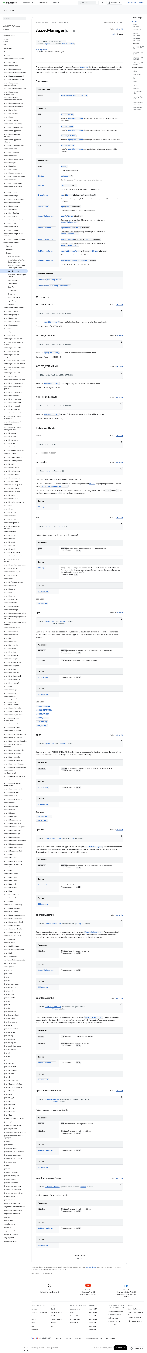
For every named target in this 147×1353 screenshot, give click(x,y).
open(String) (42, 603)
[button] (14, 39)
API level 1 (119, 29)
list (63, 185)
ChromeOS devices (76, 1316)
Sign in (141, 3)
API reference (9, 11)
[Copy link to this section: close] (43, 436)
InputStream (43, 195)
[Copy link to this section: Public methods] (57, 428)
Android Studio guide (115, 1311)
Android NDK (112, 1325)
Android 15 (93, 1316)
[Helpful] (118, 22)
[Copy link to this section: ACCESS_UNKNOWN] (59, 397)
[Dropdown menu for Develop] (48, 2)
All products (110, 1338)
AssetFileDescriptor (46, 216)
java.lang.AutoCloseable (60, 286)
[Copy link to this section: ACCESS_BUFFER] (55, 305)
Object (47, 44)
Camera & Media (56, 1319)
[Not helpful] (121, 22)
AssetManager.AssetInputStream (74, 95)
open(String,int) (75, 118)
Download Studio (114, 1321)
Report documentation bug (135, 1313)
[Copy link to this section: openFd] (46, 829)
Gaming (53, 1309)
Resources (84, 67)
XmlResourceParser (45, 251)
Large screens (75, 1309)
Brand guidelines (52, 1348)
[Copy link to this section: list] (41, 518)
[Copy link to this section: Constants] (51, 297)
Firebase (78, 1338)
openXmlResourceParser (70, 251)
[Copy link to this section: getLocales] (49, 462)
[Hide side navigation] (26, 1349)
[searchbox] (14, 18)
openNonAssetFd (67, 228)
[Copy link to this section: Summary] (50, 81)
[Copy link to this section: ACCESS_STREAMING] (60, 366)
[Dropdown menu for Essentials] (33, 2)
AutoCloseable (68, 44)
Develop (42, 3)
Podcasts (35, 1330)
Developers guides (114, 1315)
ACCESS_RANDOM (67, 126)
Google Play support (134, 1318)
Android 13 (93, 1323)
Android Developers (42, 22)
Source (34, 1319)
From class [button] (50, 280)
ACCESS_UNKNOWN (67, 145)
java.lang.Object (41, 50)
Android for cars (75, 1319)
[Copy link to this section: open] (43, 612)
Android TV (74, 1323)
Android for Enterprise (39, 1312)
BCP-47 (92, 484)
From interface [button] (54, 286)
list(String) (41, 726)
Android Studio (130, 3)
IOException (43, 591)
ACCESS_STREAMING (68, 136)
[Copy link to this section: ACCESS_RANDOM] (57, 335)
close (63, 167)
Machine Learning (57, 1312)
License (41, 1348)
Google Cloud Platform (94, 1338)
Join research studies (135, 1321)
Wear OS (73, 1312)
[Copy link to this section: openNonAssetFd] (56, 915)
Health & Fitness (56, 1316)
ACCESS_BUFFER (67, 115)
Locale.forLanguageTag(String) (54, 486)
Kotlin (114, 34)
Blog (33, 1326)
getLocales (65, 176)
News (33, 1323)
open (63, 195)
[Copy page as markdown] (74, 31)
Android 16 (93, 1312)
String (68, 185)
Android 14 (93, 1319)
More (55, 3)
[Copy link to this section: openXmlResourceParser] (63, 1090)
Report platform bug (134, 1309)
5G (52, 1326)
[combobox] (88, 3)
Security (34, 1316)
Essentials (26, 3)
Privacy (53, 1323)
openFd (64, 216)
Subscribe (120, 1348)
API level (5, 42)
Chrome (68, 1338)
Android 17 (93, 1309)
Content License (91, 1267)
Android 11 (92, 1330)
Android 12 (93, 1326)
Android (34, 1309)
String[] (42, 176)
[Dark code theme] (121, 311)
